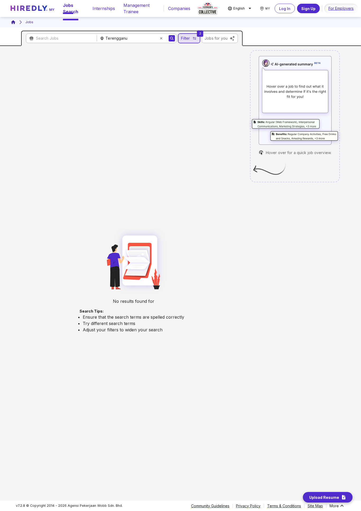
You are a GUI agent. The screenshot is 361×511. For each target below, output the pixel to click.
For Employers (341, 8)
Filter (185, 38)
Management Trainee (136, 8)
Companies (179, 8)
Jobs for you (216, 38)
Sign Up (308, 8)
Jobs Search (70, 8)
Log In (284, 8)
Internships (103, 8)
